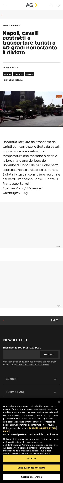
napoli (7, 74)
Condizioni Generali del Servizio (32, 364)
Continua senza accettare (31, 467)
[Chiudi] (59, 402)
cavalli (19, 74)
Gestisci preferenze (31, 476)
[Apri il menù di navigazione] (4, 5)
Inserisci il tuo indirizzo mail (22, 348)
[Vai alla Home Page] (32, 5)
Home (5, 25)
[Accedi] (58, 5)
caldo (29, 74)
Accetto (31, 458)
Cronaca (15, 25)
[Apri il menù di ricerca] (51, 5)
